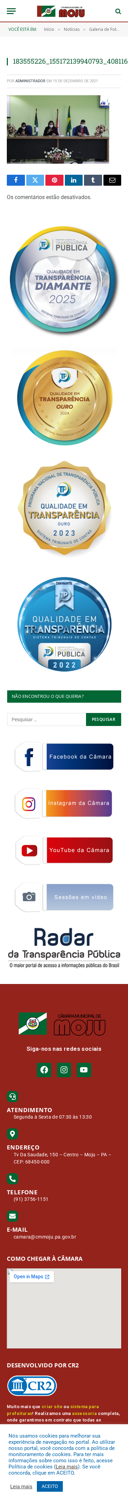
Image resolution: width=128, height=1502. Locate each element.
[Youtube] (84, 1070)
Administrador (30, 81)
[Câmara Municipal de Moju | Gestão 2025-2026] (63, 11)
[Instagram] (64, 1070)
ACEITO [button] (50, 1486)
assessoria (84, 1413)
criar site (52, 1406)
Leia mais (67, 1467)
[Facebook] (44, 1070)
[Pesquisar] (117, 11)
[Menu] (11, 11)
